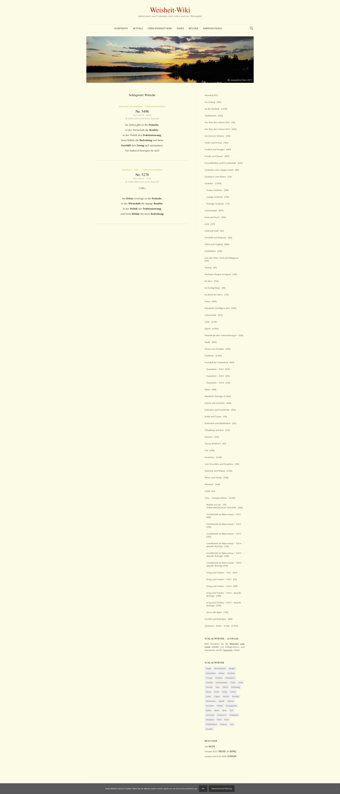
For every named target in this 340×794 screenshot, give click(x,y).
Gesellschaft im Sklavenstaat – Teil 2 (224, 524)
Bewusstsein (220, 668)
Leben (233, 692)
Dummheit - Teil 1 (131, 170)
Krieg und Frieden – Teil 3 (219, 586)
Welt (219, 719)
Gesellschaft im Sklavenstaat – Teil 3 (224, 533)
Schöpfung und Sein (215, 430)
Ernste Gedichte (214, 190)
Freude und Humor (214, 156)
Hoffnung (235, 687)
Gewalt (209, 687)
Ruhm (208, 389)
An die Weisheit (213, 108)
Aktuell (138, 28)
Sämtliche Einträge (155, 106)
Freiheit (231, 673)
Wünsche (209, 484)
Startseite (121, 28)
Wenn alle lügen (214, 612)
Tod (207, 450)
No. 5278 (142, 174)
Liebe (208, 321)
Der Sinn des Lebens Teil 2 (218, 129)
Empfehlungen (212, 28)
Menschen (210, 701)
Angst (208, 668)
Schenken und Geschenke (218, 409)
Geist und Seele (213, 217)
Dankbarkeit (211, 115)
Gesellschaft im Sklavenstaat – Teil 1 (224, 514)
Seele (216, 710)
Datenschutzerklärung (222, 788)
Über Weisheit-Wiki (160, 28)
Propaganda (231, 705)
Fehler (221, 673)
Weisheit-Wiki (170, 9)
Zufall (208, 491)
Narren (230, 701)
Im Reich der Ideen (214, 294)
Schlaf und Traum (213, 416)
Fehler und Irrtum (214, 142)
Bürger (232, 668)
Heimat (209, 267)
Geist (233, 682)
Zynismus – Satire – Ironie (218, 625)
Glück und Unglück (214, 244)
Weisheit (210, 719)
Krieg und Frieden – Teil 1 (219, 572)
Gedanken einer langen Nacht (220, 170)
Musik (208, 342)
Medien (235, 696)
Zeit (232, 724)
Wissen (223, 724)
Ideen (208, 692)
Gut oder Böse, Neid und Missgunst (222, 257)
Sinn (224, 710)
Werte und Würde (214, 477)
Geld (207, 224)
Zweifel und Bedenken (216, 619)
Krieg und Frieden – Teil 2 (219, 579)
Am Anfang (210, 102)
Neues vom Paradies (215, 349)
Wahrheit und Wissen (215, 470)
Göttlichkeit (211, 251)
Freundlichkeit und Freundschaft (221, 163)
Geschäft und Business (131, 106)
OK (203, 788)
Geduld (209, 682)
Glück (225, 687)
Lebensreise (211, 315)
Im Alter (209, 281)
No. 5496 (142, 111)
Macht (208, 328)
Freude (209, 678)
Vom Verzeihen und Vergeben (219, 464)
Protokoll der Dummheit (217, 362)
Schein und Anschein (215, 403)
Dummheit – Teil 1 (215, 369)
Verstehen (210, 457)
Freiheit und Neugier (215, 149)
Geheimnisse (211, 210)
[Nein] (336, 788)
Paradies (210, 705)
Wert (226, 719)
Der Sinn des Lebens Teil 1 (218, 122)
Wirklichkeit (211, 724)
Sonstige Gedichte (215, 203)
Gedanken (230, 678)
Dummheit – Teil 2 (215, 376)
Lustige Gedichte (215, 197)
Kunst (208, 301)
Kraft (216, 692)
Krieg (224, 692)
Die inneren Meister (215, 136)
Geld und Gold (212, 230)
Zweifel (209, 729)
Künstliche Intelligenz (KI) (218, 308)
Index (180, 28)
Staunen (209, 436)
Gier (217, 687)
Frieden (218, 678)
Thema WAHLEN (213, 443)
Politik (220, 705)
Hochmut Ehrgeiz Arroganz (218, 274)
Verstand (210, 715)
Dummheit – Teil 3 (215, 382)
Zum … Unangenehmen (216, 498)
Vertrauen (221, 715)
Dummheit (211, 673)
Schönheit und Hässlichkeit (218, 423)
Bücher (193, 28)
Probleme (210, 355)
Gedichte (209, 183)
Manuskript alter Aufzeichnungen (221, 335)
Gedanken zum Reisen (216, 176)
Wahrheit (234, 715)
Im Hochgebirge (213, 287)
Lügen (217, 696)
